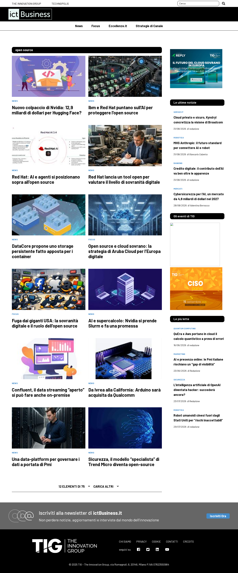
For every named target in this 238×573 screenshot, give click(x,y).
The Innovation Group (26, 3)
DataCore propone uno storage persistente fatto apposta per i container (42, 251)
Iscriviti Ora (218, 516)
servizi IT (178, 112)
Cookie (156, 541)
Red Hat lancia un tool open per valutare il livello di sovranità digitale (124, 179)
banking (178, 163)
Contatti (172, 541)
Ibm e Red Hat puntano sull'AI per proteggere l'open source (120, 110)
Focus (95, 26)
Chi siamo (125, 541)
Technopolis (60, 3)
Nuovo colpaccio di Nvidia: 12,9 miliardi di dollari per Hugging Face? (47, 110)
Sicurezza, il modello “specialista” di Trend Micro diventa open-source (123, 462)
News (79, 26)
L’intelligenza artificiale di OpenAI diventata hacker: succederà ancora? (197, 390)
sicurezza (179, 379)
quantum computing (185, 328)
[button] (223, 3)
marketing (179, 354)
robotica (179, 137)
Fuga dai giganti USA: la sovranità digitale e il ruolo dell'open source (45, 323)
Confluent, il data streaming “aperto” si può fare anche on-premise (48, 392)
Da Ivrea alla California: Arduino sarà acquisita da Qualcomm (124, 392)
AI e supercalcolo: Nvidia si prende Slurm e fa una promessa (122, 323)
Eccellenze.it (118, 26)
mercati (178, 188)
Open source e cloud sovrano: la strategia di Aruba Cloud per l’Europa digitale (124, 251)
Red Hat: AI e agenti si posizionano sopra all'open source (46, 179)
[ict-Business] (30, 14)
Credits (188, 541)
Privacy (141, 541)
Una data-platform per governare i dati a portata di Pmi (46, 462)
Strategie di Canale (149, 26)
